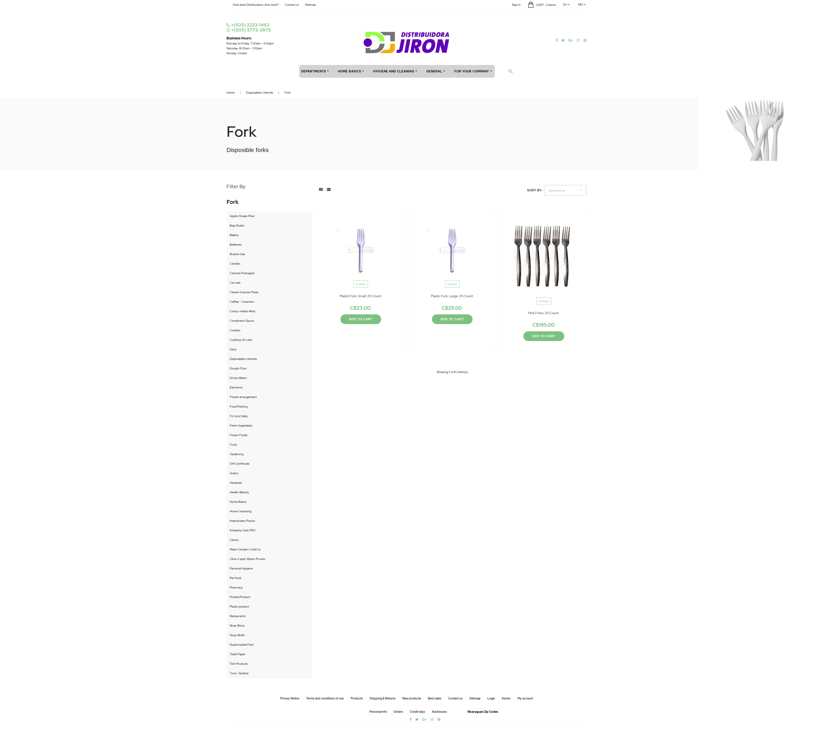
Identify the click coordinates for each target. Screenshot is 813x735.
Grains (234, 473)
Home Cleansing (240, 511)
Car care (235, 283)
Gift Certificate (239, 464)
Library (234, 540)
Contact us (292, 5)
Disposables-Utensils (243, 359)
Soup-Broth (237, 635)
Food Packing (238, 406)
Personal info (378, 712)
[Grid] (320, 191)
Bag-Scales (237, 225)
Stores (506, 698)
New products (411, 698)
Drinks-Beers (238, 378)
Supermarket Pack (242, 645)
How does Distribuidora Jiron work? (256, 5)
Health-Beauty (239, 492)
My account (525, 698)
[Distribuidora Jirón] (406, 42)
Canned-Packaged (242, 273)
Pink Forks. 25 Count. (543, 313)
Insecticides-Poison (242, 521)
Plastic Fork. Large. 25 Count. (452, 296)
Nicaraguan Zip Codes (482, 712)
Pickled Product (240, 597)
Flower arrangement (243, 397)
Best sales (434, 698)
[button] (516, 5)
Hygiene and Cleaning (393, 71)
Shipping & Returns (382, 698)
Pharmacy (236, 587)
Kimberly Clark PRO (243, 530)
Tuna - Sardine (239, 673)
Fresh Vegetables (241, 425)
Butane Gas (237, 254)
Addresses (439, 712)
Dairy (233, 349)
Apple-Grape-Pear (242, 216)
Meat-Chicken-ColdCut (245, 549)
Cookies (235, 330)
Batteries (236, 244)
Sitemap (310, 5)
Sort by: (535, 190)
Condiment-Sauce (242, 321)
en (565, 4)
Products (357, 698)
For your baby (239, 416)
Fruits (233, 444)
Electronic (236, 387)
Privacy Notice (289, 698)
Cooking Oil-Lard (241, 340)
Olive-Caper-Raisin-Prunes (247, 559)
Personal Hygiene (241, 568)
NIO (580, 4)
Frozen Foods (238, 435)
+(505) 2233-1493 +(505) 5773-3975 (250, 27)
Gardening (236, 454)
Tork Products (239, 664)
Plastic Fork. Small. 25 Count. (361, 296)
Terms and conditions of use (325, 698)
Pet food (235, 578)
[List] (328, 191)
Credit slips (417, 712)
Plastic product (239, 606)
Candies (235, 263)
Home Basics (238, 502)
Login (491, 698)
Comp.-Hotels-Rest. (243, 311)
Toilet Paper (237, 654)
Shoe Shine (237, 625)
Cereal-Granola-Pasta (244, 292)
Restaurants (237, 616)
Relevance (557, 190)
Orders (398, 712)
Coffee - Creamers (242, 302)
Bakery (234, 235)
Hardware (236, 483)
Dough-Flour (238, 368)
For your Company (471, 71)
